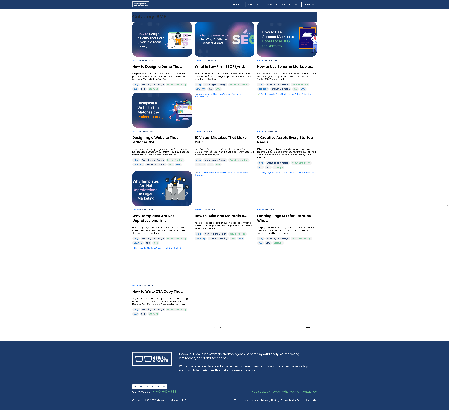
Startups (153, 89)
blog (136, 84)
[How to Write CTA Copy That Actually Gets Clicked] (156, 248)
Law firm (200, 89)
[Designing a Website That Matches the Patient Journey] (162, 110)
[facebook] (141, 386)
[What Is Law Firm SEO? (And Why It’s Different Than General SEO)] (224, 39)
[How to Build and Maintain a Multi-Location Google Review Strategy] (224, 173)
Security (311, 400)
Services (236, 4)
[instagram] (147, 386)
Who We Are (290, 392)
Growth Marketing (176, 84)
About (285, 4)
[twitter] (135, 386)
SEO (136, 89)
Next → (309, 327)
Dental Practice (300, 84)
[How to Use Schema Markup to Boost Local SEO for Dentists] (287, 39)
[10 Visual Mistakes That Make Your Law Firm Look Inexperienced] (224, 95)
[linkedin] (152, 386)
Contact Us (309, 4)
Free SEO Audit (254, 4)
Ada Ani (136, 60)
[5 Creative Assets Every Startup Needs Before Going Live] (284, 94)
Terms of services (246, 400)
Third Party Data (292, 400)
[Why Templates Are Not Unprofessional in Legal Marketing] (162, 188)
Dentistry (263, 89)
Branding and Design (153, 84)
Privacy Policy (269, 400)
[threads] (158, 386)
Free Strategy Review (265, 392)
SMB (143, 89)
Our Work (270, 4)
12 (232, 327)
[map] (164, 386)
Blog (297, 4)
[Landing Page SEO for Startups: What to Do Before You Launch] (286, 172)
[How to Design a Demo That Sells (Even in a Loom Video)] (162, 39)
